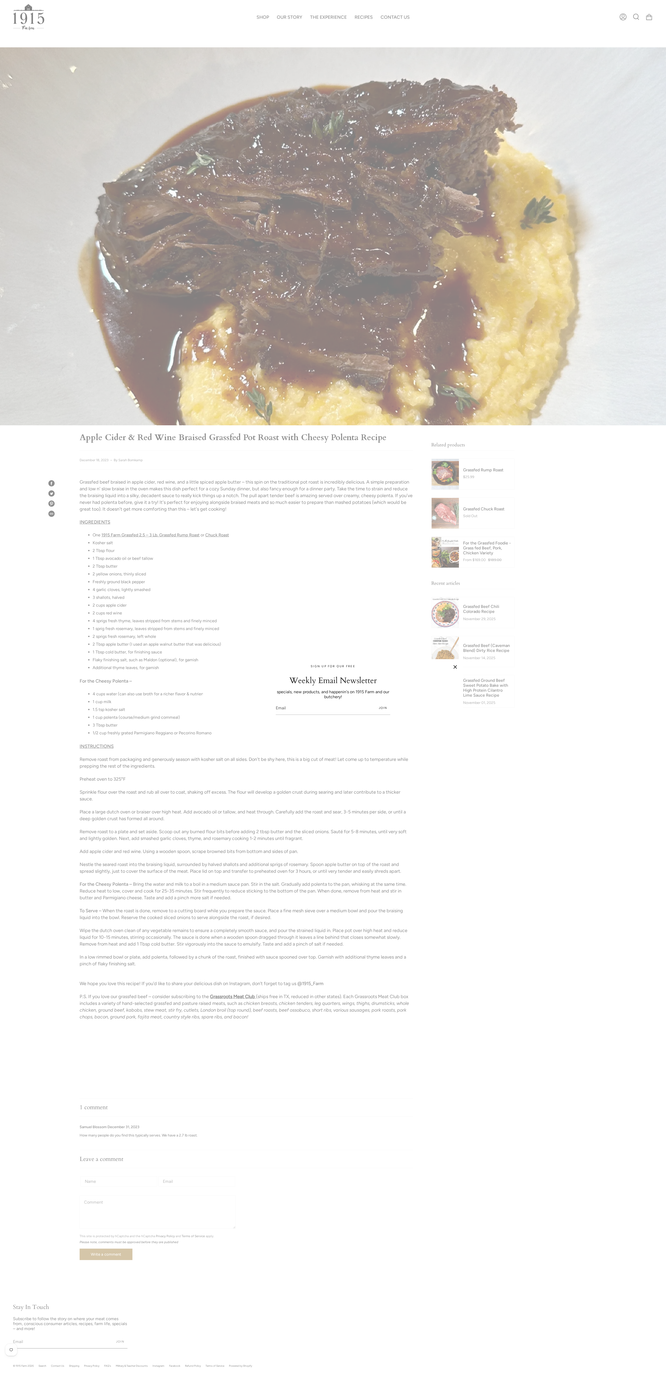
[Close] (455, 667)
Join (383, 708)
